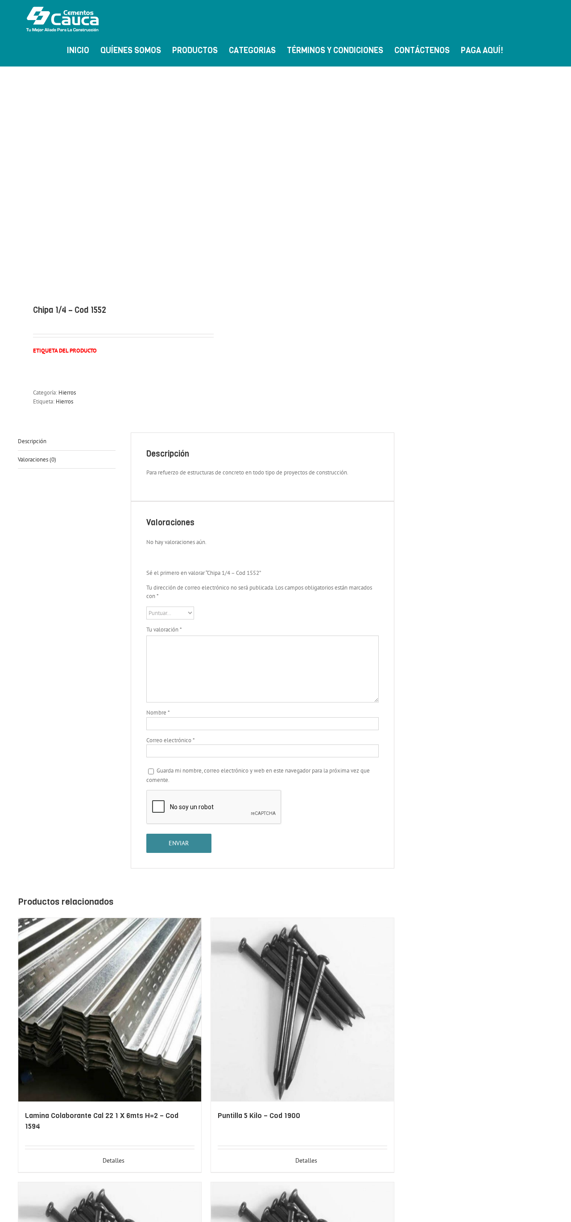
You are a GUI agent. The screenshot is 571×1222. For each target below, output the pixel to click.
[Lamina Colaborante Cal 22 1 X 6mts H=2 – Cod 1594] (109, 1009)
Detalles (113, 1160)
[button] (539, 49)
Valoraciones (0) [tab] (37, 459)
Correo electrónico (170, 740)
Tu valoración (164, 629)
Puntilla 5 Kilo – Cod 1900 (259, 1115)
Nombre (158, 712)
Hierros (67, 392)
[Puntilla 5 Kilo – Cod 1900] (302, 1009)
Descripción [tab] (32, 441)
